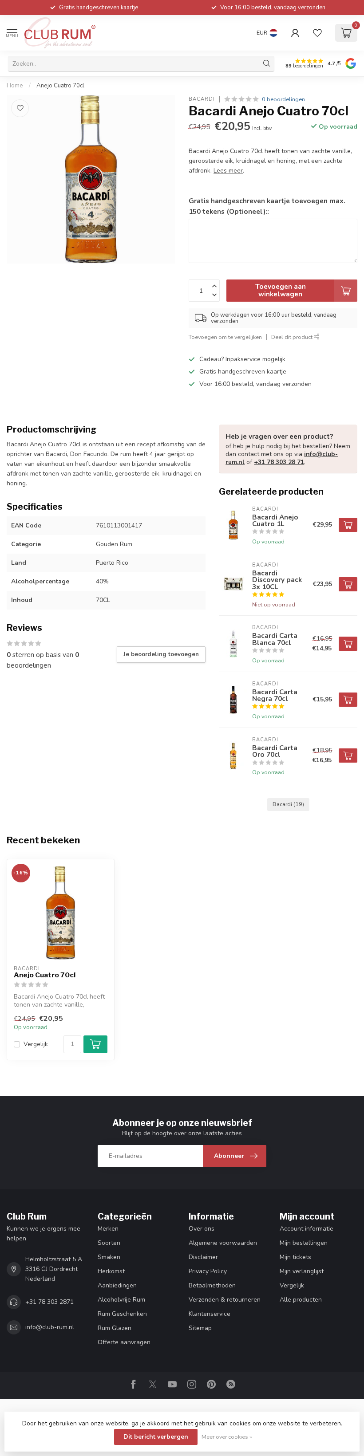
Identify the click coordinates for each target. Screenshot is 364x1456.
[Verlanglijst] (317, 33)
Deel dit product (292, 337)
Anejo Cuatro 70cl (60, 86)
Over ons (201, 1228)
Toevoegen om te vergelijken (225, 337)
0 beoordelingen (283, 99)
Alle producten (301, 1299)
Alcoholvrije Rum (121, 1299)
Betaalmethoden (212, 1285)
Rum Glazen (114, 1328)
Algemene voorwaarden (223, 1243)
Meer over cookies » (227, 1436)
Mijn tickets (295, 1257)
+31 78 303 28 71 (279, 462)
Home (15, 86)
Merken (108, 1228)
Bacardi (202, 99)
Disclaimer (203, 1257)
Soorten (109, 1243)
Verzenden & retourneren (225, 1299)
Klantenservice (209, 1314)
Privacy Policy (208, 1271)
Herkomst (111, 1271)
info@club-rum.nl (49, 1327)
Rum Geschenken (122, 1314)
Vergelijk (36, 1044)
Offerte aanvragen (124, 1342)
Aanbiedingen (117, 1285)
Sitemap (200, 1328)
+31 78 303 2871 (49, 1302)
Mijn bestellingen (304, 1243)
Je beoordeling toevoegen (161, 654)
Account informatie (306, 1228)
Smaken (109, 1257)
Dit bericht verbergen (155, 1436)
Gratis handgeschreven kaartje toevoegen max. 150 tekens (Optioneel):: (267, 206)
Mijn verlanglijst (302, 1271)
